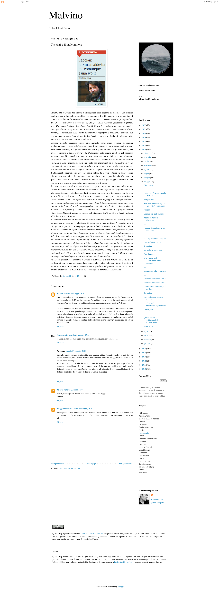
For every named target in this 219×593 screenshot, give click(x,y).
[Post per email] (85, 276)
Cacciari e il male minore (154, 213)
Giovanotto (148, 185)
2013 (144, 356)
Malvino (66, 14)
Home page (91, 463)
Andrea (60, 389)
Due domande (149, 254)
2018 (144, 141)
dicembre (148, 153)
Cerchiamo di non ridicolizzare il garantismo (155, 304)
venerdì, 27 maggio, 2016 (74, 293)
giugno (147, 177)
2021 (144, 129)
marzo (147, 335)
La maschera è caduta (152, 242)
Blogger (121, 586)
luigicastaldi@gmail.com (124, 562)
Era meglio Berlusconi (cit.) (155, 238)
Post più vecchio (125, 463)
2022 (144, 125)
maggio (147, 181)
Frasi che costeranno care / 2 (155, 278)
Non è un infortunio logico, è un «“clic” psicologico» (155, 204)
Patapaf (147, 209)
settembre (148, 165)
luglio (146, 173)
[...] (145, 189)
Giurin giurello (150, 309)
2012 (144, 360)
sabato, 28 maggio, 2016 (82, 408)
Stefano (60, 293)
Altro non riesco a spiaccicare (151, 218)
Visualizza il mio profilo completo (158, 501)
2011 (144, 364)
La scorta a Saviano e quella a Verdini (155, 194)
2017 (144, 145)
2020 (144, 133)
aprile (146, 331)
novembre (148, 157)
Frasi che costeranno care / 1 (155, 282)
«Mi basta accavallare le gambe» (153, 298)
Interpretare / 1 (149, 199)
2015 (144, 348)
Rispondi (60, 326)
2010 (144, 368)
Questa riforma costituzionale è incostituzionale (151, 320)
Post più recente (57, 463)
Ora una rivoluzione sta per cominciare (154, 229)
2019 (144, 137)
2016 (144, 149)
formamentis (62, 334)
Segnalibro (148, 246)
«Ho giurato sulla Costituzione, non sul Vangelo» (153, 260)
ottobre (147, 161)
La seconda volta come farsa (155, 270)
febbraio (147, 339)
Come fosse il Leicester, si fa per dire (155, 287)
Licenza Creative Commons (92, 533)
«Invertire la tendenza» (153, 250)
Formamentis (144, 432)
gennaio (147, 343)
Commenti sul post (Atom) (69, 468)
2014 (144, 352)
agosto (147, 169)
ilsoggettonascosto (64, 408)
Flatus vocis (148, 326)
